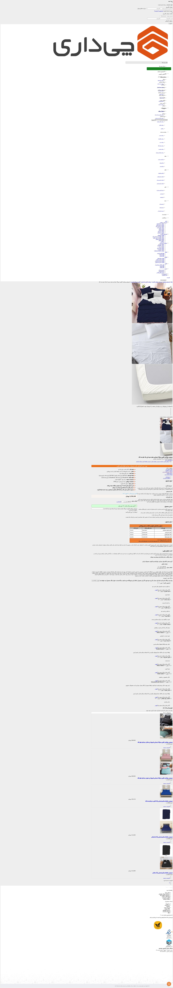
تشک (166, 252)
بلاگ (169, 912)
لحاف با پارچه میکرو (160, 183)
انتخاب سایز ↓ (134, 501)
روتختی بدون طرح (160, 83)
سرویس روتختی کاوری (157, 282)
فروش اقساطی (166, 910)
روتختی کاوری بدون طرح (159, 118)
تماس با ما (167, 892)
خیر (156, 590)
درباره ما (168, 903)
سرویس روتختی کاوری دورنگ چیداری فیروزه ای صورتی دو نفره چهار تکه (155, 778)
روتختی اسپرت (161, 149)
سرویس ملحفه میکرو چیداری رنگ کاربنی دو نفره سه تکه (158, 801)
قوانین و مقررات (166, 897)
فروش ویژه (164, 273)
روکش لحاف (161, 125)
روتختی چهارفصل (161, 80)
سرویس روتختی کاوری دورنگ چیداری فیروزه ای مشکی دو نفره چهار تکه (155, 742)
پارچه (166, 268)
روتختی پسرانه (161, 101)
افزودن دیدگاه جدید (95, 580)
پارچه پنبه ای (162, 204)
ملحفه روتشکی (161, 111)
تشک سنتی (162, 166)
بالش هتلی (162, 197)
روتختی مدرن (161, 135)
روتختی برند (162, 142)
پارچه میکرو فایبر (160, 272)
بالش (166, 263)
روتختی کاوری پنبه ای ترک (159, 114)
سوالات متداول (166, 899)
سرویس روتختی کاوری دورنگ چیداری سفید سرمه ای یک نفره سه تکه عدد (120, 508)
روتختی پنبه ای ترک (160, 87)
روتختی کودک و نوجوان (160, 152)
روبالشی (162, 128)
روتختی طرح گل (161, 145)
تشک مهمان (162, 162)
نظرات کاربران (166, 478)
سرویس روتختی (163, 222)
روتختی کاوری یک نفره (146, 282)
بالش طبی (162, 193)
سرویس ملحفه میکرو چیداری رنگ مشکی (162, 873)
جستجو (153, 120)
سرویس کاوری (163, 234)
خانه (166, 221)
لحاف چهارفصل (161, 173)
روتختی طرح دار (161, 90)
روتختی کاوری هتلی (160, 121)
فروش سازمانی (166, 911)
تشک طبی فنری (161, 159)
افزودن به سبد (166, 747)
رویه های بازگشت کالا (165, 895)
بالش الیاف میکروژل (160, 190)
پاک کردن (119, 501)
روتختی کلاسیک (161, 138)
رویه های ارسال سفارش (164, 893)
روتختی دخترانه (161, 104)
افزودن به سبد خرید (133, 510)
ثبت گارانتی (164, 275)
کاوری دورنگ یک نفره (135, 282)
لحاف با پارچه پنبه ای (160, 180)
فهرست (168, 277)
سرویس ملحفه (166, 282)
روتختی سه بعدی (163, 243)
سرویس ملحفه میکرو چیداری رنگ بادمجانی (161, 837)
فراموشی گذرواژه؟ (158, 11)
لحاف (166, 257)
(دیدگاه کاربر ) (168, 460)
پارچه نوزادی (162, 207)
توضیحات (168, 477)
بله (157, 590)
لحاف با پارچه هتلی (160, 176)
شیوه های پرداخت (166, 896)
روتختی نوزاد (161, 97)
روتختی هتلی (161, 94)
